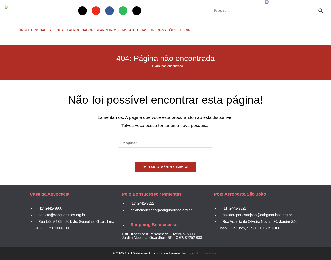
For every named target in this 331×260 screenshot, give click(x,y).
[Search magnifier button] (320, 10)
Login (185, 30)
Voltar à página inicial (166, 167)
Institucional (33, 30)
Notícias (139, 30)
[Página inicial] (149, 66)
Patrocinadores (82, 30)
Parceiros (107, 30)
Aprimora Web (207, 253)
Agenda (56, 30)
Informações (164, 30)
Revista (124, 30)
